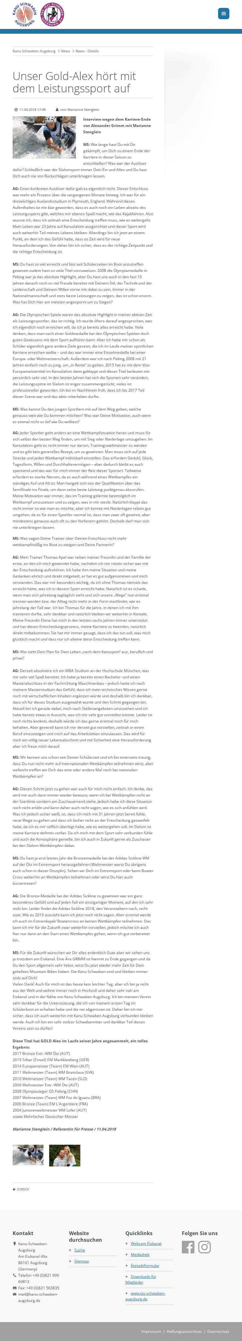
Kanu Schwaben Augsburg (34, 51)
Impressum (151, 1331)
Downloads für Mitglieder (140, 1279)
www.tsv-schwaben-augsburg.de (145, 1296)
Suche (79, 1250)
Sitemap (81, 1261)
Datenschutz (218, 1331)
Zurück (23, 1189)
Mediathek (140, 1254)
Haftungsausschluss (184, 1331)
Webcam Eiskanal (146, 1243)
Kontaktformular (145, 1265)
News (65, 51)
